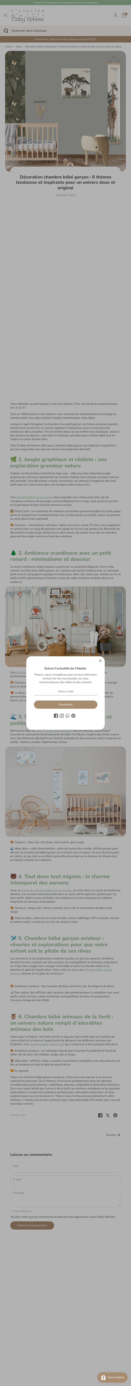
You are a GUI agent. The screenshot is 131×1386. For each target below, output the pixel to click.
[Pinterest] (73, 716)
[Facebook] (56, 716)
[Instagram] (62, 716)
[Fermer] (100, 660)
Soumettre (65, 704)
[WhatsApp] (68, 716)
